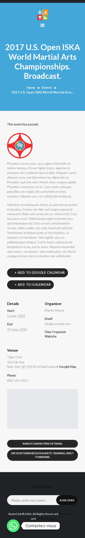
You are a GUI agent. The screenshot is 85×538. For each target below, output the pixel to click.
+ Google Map (66, 367)
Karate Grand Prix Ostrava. (43, 443)
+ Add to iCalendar (33, 284)
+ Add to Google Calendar (40, 272)
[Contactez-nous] (13, 525)
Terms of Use (67, 514)
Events (47, 87)
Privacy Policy (45, 518)
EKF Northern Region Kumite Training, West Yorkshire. (42, 455)
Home (30, 87)
